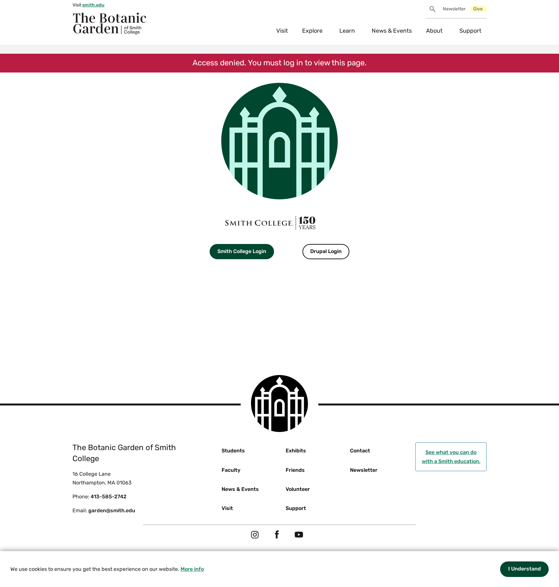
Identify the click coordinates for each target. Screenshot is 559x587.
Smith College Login (241, 251)
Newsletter (454, 9)
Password (207, 309)
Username (208, 274)
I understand (524, 569)
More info (192, 569)
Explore (312, 30)
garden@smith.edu (111, 510)
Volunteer (298, 489)
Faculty (231, 470)
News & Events (392, 30)
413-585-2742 (108, 496)
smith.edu (93, 5)
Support (470, 30)
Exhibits (296, 451)
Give (478, 9)
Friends (295, 470)
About (434, 30)
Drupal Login (326, 251)
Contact (360, 451)
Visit (282, 30)
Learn (347, 30)
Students (233, 451)
